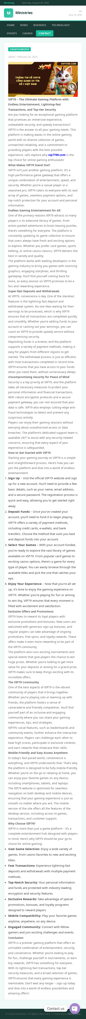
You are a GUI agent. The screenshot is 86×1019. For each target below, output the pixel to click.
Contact (45, 33)
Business (39, 25)
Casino (27, 33)
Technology (61, 25)
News (24, 25)
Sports (12, 33)
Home (11, 25)
